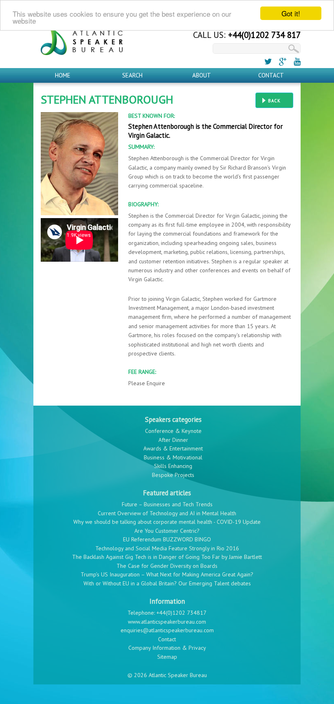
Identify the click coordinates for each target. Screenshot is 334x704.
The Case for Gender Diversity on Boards (167, 565)
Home (62, 75)
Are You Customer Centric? (167, 530)
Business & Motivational (173, 457)
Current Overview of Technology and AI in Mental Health (167, 513)
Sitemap (167, 656)
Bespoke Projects (173, 475)
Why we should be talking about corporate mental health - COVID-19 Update (167, 521)
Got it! (290, 13)
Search (132, 75)
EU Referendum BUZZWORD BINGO (167, 539)
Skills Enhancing (173, 466)
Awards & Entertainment (173, 448)
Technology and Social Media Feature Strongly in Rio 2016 (167, 548)
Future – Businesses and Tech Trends (167, 504)
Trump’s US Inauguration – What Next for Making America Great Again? (167, 574)
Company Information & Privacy (167, 647)
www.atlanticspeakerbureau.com (167, 621)
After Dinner (173, 440)
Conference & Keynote (173, 431)
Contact (271, 75)
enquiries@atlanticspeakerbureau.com (167, 630)
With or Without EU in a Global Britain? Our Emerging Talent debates (167, 583)
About (201, 75)
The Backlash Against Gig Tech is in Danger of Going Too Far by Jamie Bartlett (167, 557)
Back (274, 101)
